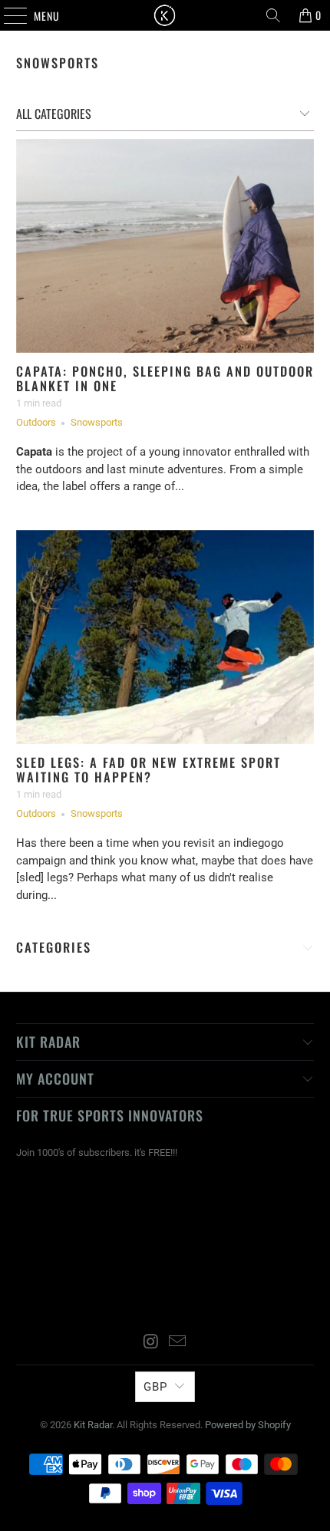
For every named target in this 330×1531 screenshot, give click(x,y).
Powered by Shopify (248, 1425)
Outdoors (36, 422)
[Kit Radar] (165, 15)
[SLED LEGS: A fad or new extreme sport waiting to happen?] (165, 637)
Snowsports (57, 62)
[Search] (273, 15)
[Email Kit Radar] (178, 1343)
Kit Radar (93, 1425)
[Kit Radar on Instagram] (151, 1343)
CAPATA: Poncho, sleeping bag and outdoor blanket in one (165, 378)
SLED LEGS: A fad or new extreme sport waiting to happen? (148, 769)
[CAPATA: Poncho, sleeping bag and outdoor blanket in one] (165, 246)
